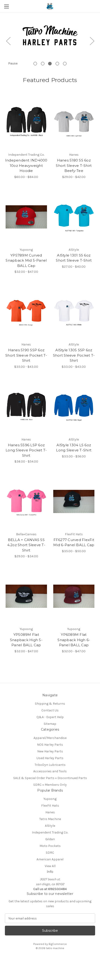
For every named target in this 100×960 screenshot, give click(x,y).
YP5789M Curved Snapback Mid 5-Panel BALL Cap (26, 260)
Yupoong (50, 799)
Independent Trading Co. (50, 832)
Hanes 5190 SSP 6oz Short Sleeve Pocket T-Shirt (26, 355)
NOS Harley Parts (50, 745)
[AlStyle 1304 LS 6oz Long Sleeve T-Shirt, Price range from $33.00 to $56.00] (74, 407)
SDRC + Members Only (50, 785)
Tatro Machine (50, 819)
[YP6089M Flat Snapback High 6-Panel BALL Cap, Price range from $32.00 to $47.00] (74, 596)
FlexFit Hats (50, 806)
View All (50, 866)
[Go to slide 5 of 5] (65, 63)
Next (92, 41)
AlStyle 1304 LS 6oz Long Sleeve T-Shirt (73, 448)
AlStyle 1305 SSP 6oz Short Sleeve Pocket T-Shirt (74, 355)
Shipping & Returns (50, 704)
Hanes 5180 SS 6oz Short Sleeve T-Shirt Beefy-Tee (74, 165)
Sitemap (50, 724)
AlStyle (50, 826)
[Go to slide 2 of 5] (42, 63)
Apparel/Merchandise (50, 738)
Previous (8, 41)
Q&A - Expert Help (50, 717)
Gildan (50, 839)
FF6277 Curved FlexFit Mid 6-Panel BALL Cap (73, 542)
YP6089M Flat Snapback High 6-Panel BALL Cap (73, 639)
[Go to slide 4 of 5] (57, 63)
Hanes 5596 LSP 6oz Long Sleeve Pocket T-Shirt (26, 450)
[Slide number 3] (50, 41)
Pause (12, 63)
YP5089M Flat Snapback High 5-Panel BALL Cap (26, 639)
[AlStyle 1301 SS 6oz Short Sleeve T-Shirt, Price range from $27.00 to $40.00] (74, 217)
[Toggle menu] (6, 6)
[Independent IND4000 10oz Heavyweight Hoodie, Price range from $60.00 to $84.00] (26, 122)
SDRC (50, 853)
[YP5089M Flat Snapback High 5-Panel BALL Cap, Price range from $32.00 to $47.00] (26, 596)
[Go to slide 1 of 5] (35, 63)
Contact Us (50, 710)
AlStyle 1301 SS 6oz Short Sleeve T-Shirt (74, 258)
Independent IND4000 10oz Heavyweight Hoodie (26, 165)
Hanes (50, 812)
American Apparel (50, 859)
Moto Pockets (50, 846)
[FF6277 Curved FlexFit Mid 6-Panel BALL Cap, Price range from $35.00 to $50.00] (74, 501)
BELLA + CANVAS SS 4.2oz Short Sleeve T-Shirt (26, 545)
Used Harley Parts (50, 758)
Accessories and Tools (50, 771)
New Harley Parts (50, 751)
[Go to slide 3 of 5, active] (50, 63)
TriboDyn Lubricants (50, 765)
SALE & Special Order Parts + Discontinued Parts (50, 778)
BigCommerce (58, 944)
